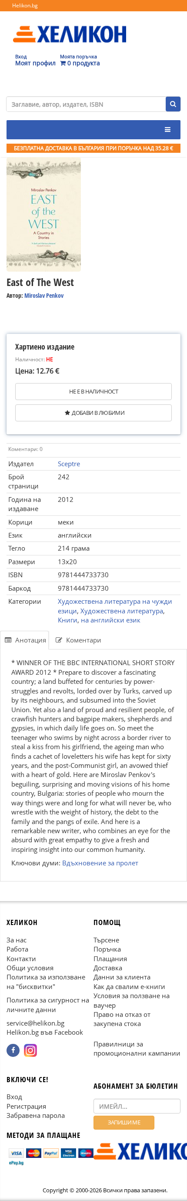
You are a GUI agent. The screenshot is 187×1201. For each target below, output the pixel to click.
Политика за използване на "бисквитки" (46, 981)
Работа (17, 949)
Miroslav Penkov (43, 295)
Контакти (21, 958)
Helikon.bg (25, 5)
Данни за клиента (122, 976)
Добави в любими (98, 413)
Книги (67, 620)
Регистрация (26, 1106)
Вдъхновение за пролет (100, 863)
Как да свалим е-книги (129, 986)
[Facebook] (13, 1050)
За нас (17, 939)
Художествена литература (121, 610)
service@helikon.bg (35, 1023)
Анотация (29, 640)
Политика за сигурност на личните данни (48, 1004)
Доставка (108, 967)
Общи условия (30, 967)
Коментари (82, 640)
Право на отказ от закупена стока (122, 1019)
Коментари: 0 (25, 449)
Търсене (106, 939)
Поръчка (107, 949)
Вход (14, 1097)
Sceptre (69, 463)
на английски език (110, 620)
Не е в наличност (93, 391)
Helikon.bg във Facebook (45, 1032)
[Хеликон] (70, 26)
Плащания (110, 958)
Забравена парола (36, 1115)
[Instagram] (30, 1050)
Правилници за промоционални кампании (137, 1048)
